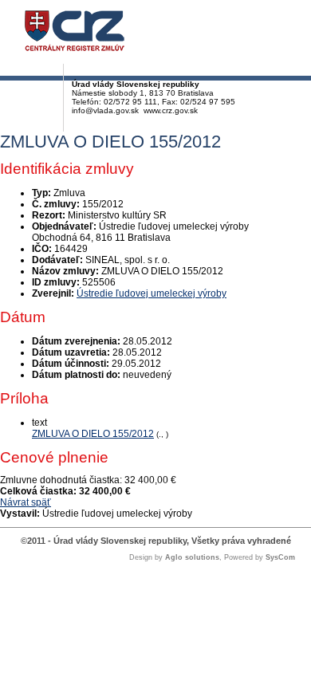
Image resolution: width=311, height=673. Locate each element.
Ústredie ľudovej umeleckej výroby (151, 293)
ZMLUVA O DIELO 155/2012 (93, 433)
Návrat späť (25, 502)
